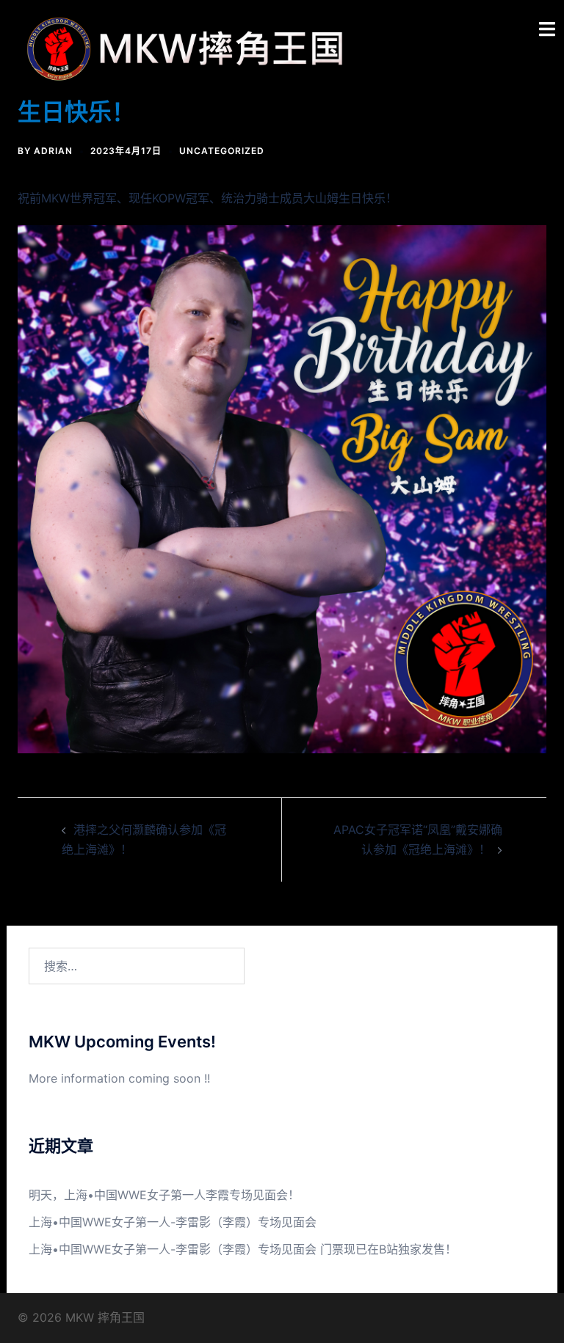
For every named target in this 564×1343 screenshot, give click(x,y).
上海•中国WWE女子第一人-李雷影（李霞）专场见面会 (173, 1222)
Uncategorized (221, 150)
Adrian (53, 150)
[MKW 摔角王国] (190, 47)
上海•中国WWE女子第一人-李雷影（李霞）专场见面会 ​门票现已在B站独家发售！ (243, 1249)
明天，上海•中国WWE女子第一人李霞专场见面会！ (164, 1195)
